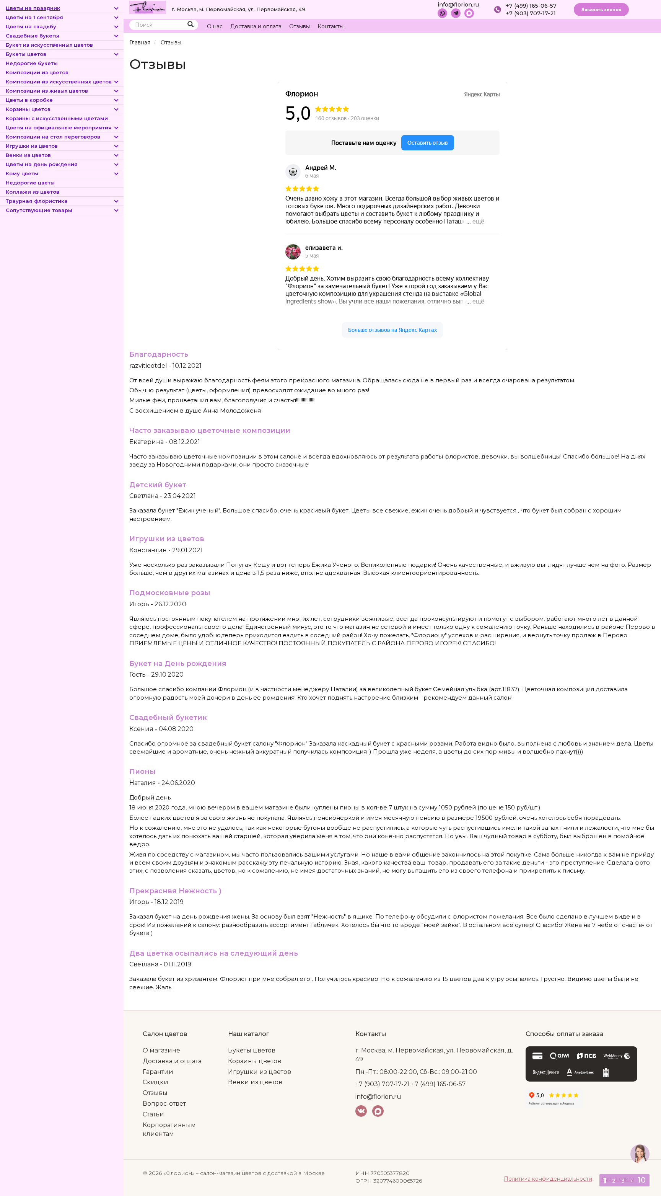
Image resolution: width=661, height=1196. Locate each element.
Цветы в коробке (29, 100)
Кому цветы (22, 173)
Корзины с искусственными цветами (57, 118)
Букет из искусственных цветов (49, 45)
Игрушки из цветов (32, 146)
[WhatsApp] (442, 13)
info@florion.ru (458, 4)
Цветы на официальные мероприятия (59, 127)
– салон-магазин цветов (228, 1173)
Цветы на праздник (33, 8)
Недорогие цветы (30, 182)
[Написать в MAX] (469, 13)
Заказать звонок (601, 9)
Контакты (330, 26)
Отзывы (299, 26)
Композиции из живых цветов (47, 91)
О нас (215, 26)
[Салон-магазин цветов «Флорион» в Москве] (147, 7)
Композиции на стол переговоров (53, 137)
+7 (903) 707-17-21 (531, 13)
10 (642, 1180)
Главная (139, 42)
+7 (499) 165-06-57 (531, 5)
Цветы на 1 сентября (34, 17)
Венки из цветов (28, 155)
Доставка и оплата (256, 26)
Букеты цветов (26, 54)
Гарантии (158, 1071)
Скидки (155, 1082)
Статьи (153, 1114)
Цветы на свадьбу (31, 26)
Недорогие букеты (32, 63)
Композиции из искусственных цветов (59, 81)
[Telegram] (456, 13)
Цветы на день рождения (42, 164)
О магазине (161, 1050)
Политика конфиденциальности (548, 1178)
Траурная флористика (37, 201)
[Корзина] (621, 26)
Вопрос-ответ (164, 1103)
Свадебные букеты (32, 36)
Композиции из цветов (37, 72)
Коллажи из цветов (32, 192)
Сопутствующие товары (39, 210)
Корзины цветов (28, 109)
